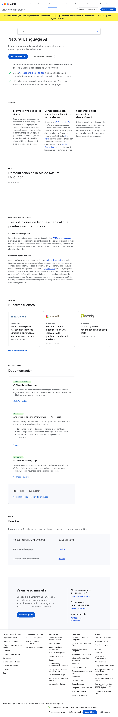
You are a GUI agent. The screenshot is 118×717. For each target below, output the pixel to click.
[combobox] (107, 712)
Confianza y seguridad (11, 641)
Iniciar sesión (111, 4)
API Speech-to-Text (63, 122)
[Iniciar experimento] (21, 477)
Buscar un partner (78, 609)
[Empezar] (16, 445)
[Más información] (19, 401)
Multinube (6, 651)
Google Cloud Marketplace (81, 654)
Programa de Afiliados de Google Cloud (81, 639)
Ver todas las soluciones (57, 684)
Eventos (98, 649)
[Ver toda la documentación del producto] (30, 497)
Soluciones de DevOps (57, 675)
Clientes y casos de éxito (12, 662)
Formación (76, 677)
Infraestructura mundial (11, 654)
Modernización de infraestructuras (55, 639)
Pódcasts (98, 653)
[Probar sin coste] (18, 56)
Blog (4, 673)
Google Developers (79, 684)
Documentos (80, 4)
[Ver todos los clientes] (18, 350)
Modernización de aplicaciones (55, 648)
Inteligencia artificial (56, 656)
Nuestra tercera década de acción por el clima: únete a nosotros (74, 707)
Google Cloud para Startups (82, 688)
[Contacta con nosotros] (88, 9)
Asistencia (91, 4)
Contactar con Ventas (80, 597)
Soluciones (42, 4)
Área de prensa (100, 662)
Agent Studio (49, 269)
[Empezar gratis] (26, 614)
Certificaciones (77, 680)
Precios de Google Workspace (32, 642)
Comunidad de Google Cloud (103, 692)
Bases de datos (54, 643)
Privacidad (21, 704)
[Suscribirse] (90, 712)
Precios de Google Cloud (34, 638)
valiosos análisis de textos (31, 73)
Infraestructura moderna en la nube (13, 646)
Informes (6, 669)
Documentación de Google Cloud (81, 644)
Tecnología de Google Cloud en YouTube (105, 670)
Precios (62, 549)
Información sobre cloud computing (81, 659)
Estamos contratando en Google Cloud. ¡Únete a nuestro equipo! (104, 686)
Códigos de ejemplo (79, 667)
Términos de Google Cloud (55, 704)
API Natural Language (62, 238)
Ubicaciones (7, 658)
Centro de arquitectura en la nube (82, 672)
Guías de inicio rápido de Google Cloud (80, 650)
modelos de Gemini (53, 260)
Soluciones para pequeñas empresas (58, 679)
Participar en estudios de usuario (104, 679)
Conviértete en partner (103, 645)
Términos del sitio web (36, 704)
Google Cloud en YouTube (104, 665)
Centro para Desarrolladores (100, 657)
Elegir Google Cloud (10, 638)
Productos (52, 4)
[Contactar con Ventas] (42, 56)
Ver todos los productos (34, 647)
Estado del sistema (79, 691)
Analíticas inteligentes (57, 653)
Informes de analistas (11, 665)
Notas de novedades (79, 695)
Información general (28, 4)
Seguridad (52, 660)
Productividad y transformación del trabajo (58, 664)
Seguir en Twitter (101, 675)
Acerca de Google (9, 704)
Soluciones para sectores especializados (58, 670)
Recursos (69, 4)
